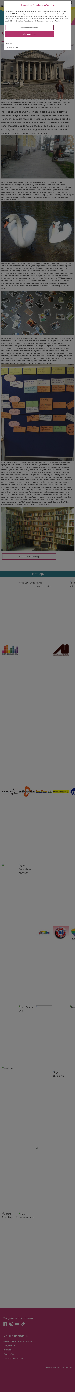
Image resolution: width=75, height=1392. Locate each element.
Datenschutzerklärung (12, 47)
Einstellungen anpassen (29, 27)
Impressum (8, 44)
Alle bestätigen (29, 34)
